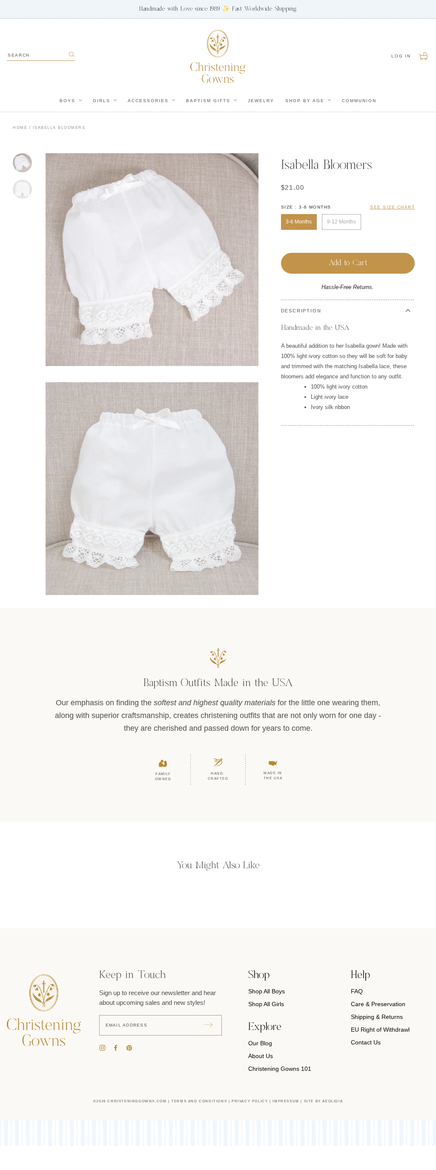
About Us (260, 1056)
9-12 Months (341, 222)
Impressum (285, 1101)
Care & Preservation (378, 1004)
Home (20, 128)
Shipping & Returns (377, 1016)
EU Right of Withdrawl (380, 1029)
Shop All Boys (266, 991)
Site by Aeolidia (323, 1101)
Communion (359, 100)
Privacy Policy (250, 1101)
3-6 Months (299, 222)
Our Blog (260, 1043)
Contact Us (366, 1042)
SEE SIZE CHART (392, 207)
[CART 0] (424, 56)
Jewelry (261, 100)
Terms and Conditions (199, 1101)
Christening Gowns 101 (279, 1068)
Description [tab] (301, 310)
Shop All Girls (266, 1004)
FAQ (357, 991)
